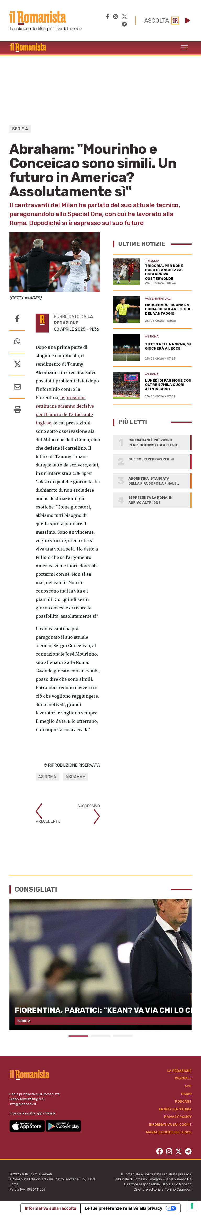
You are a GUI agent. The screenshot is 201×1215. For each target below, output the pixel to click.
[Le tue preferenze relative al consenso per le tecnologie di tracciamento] (192, 1206)
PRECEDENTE (48, 821)
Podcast (183, 1101)
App (188, 1086)
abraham (75, 776)
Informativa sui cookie (170, 1124)
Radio (186, 1094)
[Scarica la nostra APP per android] (63, 1126)
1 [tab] (78, 1036)
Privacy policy (178, 1117)
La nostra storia (175, 1109)
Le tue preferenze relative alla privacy (123, 1208)
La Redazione (179, 1071)
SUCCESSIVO (88, 806)
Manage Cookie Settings (169, 1132)
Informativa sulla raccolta (50, 1208)
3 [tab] (123, 1036)
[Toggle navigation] (184, 48)
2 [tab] (100, 1036)
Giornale (183, 1078)
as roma (47, 776)
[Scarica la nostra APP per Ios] (27, 1126)
